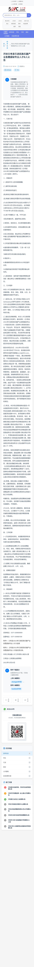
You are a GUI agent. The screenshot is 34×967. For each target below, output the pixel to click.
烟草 (14, 26)
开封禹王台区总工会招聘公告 (16, 799)
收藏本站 (21, 1)
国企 (7, 23)
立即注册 (15, 4)
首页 (5, 32)
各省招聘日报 (15, 36)
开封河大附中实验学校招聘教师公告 (18, 815)
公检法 (20, 21)
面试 (27, 32)
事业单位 (7, 21)
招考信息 (11, 32)
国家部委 (13, 23)
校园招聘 (25, 23)
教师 (19, 23)
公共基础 (6, 36)
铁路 (19, 26)
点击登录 (20, 4)
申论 (17, 32)
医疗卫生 (26, 21)
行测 (22, 32)
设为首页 (14, 1)
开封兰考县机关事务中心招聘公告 (18, 804)
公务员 (14, 21)
